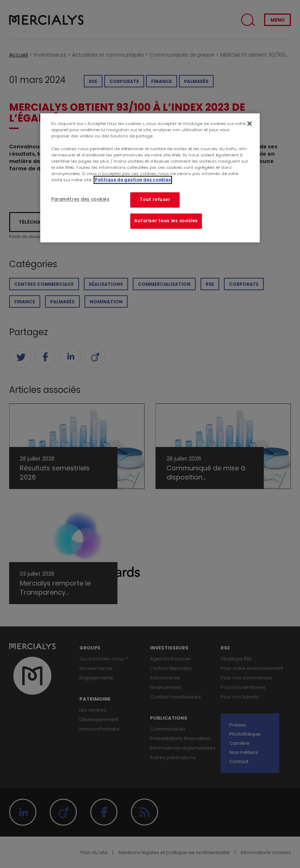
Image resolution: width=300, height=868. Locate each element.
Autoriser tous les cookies (166, 221)
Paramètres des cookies (80, 199)
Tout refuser (155, 199)
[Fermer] (249, 123)
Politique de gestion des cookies (133, 180)
